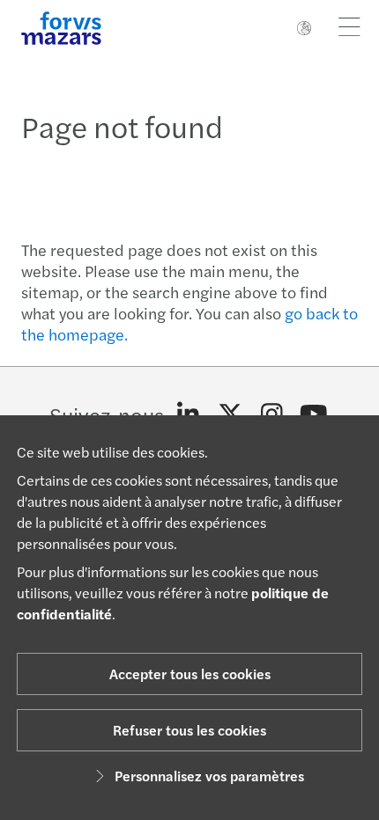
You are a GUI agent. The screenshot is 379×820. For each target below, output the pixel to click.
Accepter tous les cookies (190, 673)
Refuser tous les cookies (189, 730)
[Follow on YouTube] (314, 414)
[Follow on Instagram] (271, 414)
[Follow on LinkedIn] (188, 414)
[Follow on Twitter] (230, 414)
